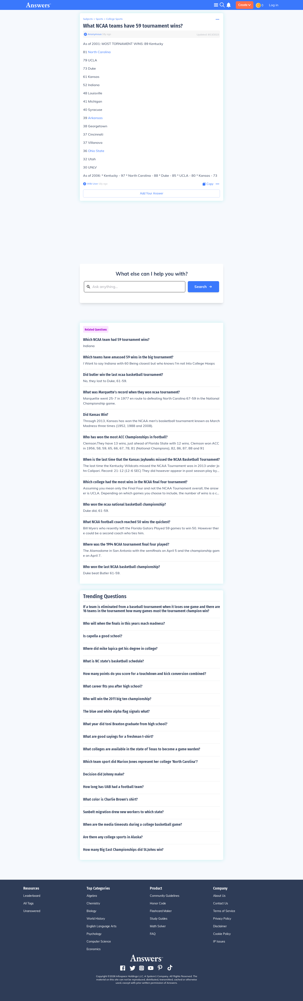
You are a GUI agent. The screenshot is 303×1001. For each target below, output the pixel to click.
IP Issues (219, 941)
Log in (273, 5)
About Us (219, 896)
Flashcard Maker (161, 911)
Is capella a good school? (102, 636)
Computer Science (99, 941)
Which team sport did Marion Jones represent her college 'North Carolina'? (140, 761)
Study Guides (158, 918)
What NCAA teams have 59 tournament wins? (133, 26)
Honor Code (158, 903)
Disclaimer (220, 926)
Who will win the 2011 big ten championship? (117, 699)
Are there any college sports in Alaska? (113, 837)
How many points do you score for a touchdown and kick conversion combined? (144, 673)
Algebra (92, 896)
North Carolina (99, 52)
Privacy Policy (222, 918)
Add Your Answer (151, 193)
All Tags (28, 903)
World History (96, 918)
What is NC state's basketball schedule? (113, 661)
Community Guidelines (164, 896)
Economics (94, 949)
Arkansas (95, 118)
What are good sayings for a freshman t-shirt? (118, 736)
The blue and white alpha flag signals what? (116, 711)
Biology (91, 911)
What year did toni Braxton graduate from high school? (125, 724)
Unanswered (31, 911)
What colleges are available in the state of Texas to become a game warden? (141, 749)
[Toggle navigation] (216, 4)
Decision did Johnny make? (103, 774)
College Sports (114, 18)
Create (243, 5)
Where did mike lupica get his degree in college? (120, 648)
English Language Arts (101, 926)
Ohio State (96, 151)
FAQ (153, 934)
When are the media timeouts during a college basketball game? (132, 824)
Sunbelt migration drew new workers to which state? (123, 812)
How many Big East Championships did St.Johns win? (123, 849)
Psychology (94, 934)
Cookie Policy (222, 934)
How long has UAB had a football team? (113, 787)
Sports (99, 18)
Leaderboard (31, 896)
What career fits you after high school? (112, 686)
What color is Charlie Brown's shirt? (110, 799)
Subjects (88, 18)
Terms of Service (224, 911)
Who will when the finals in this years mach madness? (124, 623)
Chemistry (93, 903)
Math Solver (158, 926)
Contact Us (220, 903)
